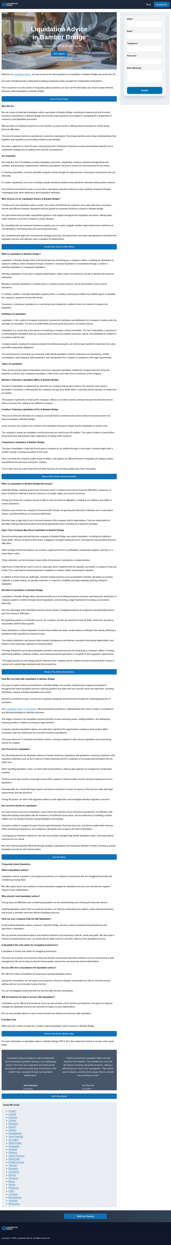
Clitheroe (13, 1153)
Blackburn (13, 1124)
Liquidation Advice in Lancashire (21, 709)
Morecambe (14, 1204)
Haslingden (14, 1146)
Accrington (14, 1140)
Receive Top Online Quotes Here (59, 672)
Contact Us (162, 4)
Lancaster (13, 1194)
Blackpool (13, 1169)
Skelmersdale (15, 1143)
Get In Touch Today (59, 99)
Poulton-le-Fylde (16, 1162)
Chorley (12, 1121)
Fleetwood (14, 1188)
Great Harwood (16, 1137)
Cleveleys (13, 1178)
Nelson (12, 1185)
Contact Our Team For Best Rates (59, 247)
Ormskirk (13, 1149)
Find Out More (59, 857)
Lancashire (14, 1172)
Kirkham (12, 1130)
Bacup (12, 1181)
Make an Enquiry (85, 1216)
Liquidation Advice (22, 74)
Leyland (12, 1114)
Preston (12, 1111)
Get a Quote (59, 54)
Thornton (13, 1165)
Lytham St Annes (16, 1156)
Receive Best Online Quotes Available (59, 476)
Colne (11, 1191)
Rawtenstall (14, 1159)
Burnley (12, 1175)
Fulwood (13, 1117)
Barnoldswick (15, 1197)
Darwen (12, 1127)
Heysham (13, 1201)
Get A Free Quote (59, 1096)
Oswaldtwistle (15, 1133)
